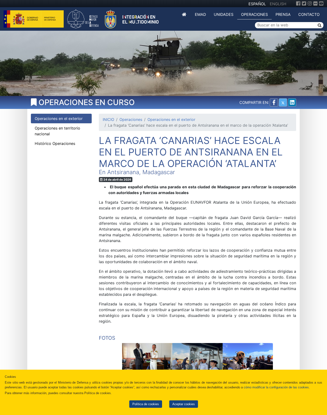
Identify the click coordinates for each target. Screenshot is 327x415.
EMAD (200, 14)
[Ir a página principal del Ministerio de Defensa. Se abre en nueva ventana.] (34, 18)
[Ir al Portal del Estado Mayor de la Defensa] (113, 18)
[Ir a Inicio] (184, 14)
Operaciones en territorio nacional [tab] (57, 131)
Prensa (283, 14)
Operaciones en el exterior (171, 119)
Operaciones (254, 14)
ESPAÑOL (257, 3)
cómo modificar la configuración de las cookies (276, 387)
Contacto (309, 14)
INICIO (108, 119)
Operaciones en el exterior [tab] (59, 118)
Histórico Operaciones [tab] (55, 143)
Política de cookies (145, 404)
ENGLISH (278, 3)
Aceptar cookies (183, 404)
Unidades (223, 14)
